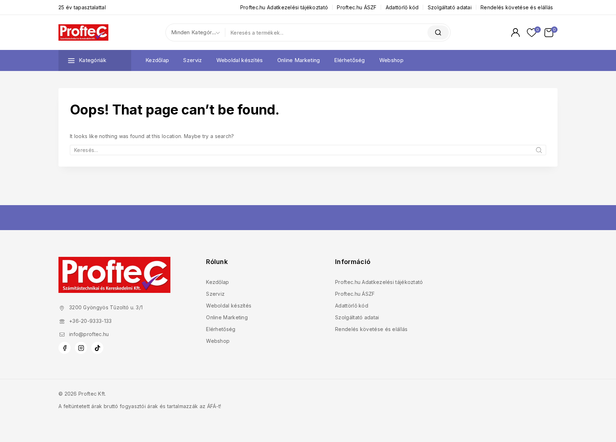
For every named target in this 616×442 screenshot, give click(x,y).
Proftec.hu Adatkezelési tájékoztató (284, 7)
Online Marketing (298, 60)
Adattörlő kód (402, 7)
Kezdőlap (157, 60)
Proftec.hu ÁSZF (357, 7)
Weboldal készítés (239, 60)
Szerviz (192, 60)
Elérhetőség (349, 60)
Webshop (391, 60)
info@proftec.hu (89, 334)
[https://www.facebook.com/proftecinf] (64, 348)
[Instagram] (81, 348)
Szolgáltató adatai (450, 7)
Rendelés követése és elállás (517, 7)
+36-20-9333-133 (90, 321)
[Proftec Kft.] (83, 32)
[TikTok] (97, 348)
